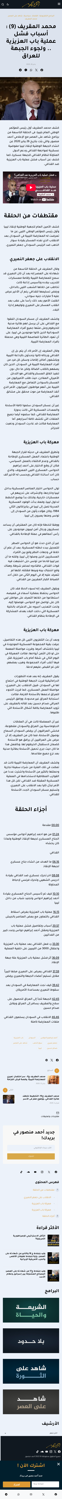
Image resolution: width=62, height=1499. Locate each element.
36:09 (55, 958)
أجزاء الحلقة (48, 1216)
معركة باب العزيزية (41, 1204)
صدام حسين (52, 1048)
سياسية (27, 16)
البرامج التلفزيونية (47, 16)
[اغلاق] (58, 1464)
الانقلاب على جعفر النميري (37, 1197)
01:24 (55, 834)
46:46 (55, 1017)
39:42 (55, 985)
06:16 (55, 862)
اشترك (31, 1156)
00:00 (55, 825)
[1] (53, 1241)
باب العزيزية (18, 1038)
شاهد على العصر (15, 16)
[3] (53, 1276)
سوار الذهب (37, 1043)
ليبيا (40, 1048)
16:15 (56, 912)
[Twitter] (49, 1172)
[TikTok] (21, 1172)
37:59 (56, 971)
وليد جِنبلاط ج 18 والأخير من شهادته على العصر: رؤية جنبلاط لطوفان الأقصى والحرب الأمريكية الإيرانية (25, 1257)
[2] (53, 1258)
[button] (59, 4)
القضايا (35, 16)
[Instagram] (42, 1172)
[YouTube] (35, 1172)
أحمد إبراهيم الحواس (49, 1038)
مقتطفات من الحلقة (44, 1190)
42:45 (55, 999)
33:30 (55, 944)
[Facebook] (56, 1172)
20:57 (55, 926)
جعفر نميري (52, 1043)
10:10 (56, 894)
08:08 (55, 875)
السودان (32, 1038)
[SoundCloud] (28, 1172)
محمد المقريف (31, 19)
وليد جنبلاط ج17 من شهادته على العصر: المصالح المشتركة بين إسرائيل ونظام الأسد (25, 1274)
